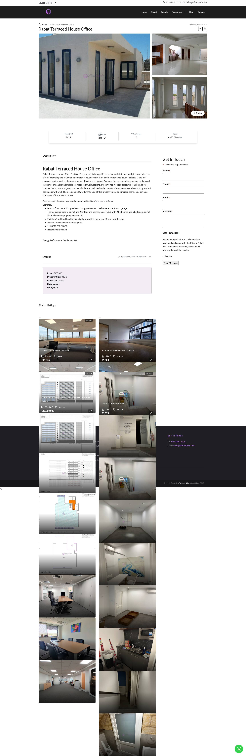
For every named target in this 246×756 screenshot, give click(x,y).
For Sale (89, 373)
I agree (168, 256)
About (154, 12)
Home (144, 12)
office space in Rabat (103, 201)
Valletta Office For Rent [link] (113, 403)
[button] (200, 29)
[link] (67, 340)
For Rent (89, 320)
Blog (191, 12)
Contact (201, 12)
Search (164, 12)
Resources (177, 12)
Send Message (171, 263)
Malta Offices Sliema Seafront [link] (55, 350)
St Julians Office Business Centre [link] (118, 350)
